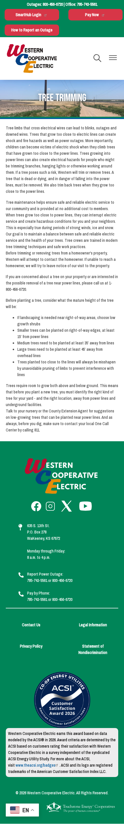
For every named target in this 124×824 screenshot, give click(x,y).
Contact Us (31, 624)
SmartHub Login (28, 14)
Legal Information (93, 624)
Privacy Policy (31, 646)
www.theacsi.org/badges (35, 765)
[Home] (32, 58)
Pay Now (92, 14)
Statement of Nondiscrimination (92, 649)
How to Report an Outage (31, 30)
